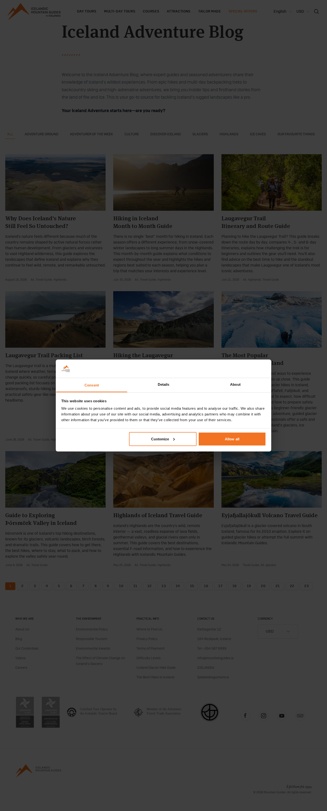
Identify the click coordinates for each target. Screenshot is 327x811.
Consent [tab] (92, 385)
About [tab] (235, 384)
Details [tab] (163, 384)
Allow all (232, 439)
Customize (160, 439)
